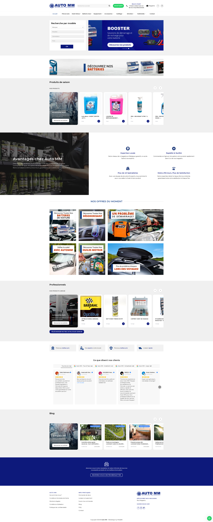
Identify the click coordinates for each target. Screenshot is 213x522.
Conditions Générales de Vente (59, 498)
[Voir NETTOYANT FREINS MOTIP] (123, 323)
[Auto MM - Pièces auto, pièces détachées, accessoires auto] (62, 6)
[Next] (159, 35)
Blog (80, 504)
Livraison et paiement (85, 498)
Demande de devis (85, 495)
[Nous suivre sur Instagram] (141, 508)
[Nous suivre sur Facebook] (138, 508)
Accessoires (108, 14)
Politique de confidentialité (58, 507)
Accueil (55, 14)
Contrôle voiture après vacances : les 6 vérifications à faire (90, 444)
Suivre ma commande (86, 501)
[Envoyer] (109, 5)
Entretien (130, 14)
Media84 (120, 520)
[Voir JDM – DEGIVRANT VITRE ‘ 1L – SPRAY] (148, 121)
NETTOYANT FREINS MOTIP (114, 319)
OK (67, 46)
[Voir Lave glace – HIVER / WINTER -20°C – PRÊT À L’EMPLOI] (98, 121)
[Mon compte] (158, 5)
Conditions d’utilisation (56, 504)
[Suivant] (160, 88)
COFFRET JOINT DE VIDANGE (139, 319)
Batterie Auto (86, 14)
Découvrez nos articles (60, 120)
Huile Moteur (76, 14)
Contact (152, 14)
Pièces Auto (66, 14)
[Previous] (91, 35)
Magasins (152, 6)
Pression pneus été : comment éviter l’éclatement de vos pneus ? (140, 444)
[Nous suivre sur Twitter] (144, 508)
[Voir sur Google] (57, 373)
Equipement (97, 14)
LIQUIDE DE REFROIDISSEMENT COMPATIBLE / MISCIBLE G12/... (115, 118)
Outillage (119, 14)
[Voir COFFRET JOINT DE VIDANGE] (148, 323)
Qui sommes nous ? (56, 495)
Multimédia (140, 14)
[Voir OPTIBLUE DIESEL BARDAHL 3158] (98, 323)
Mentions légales (55, 501)
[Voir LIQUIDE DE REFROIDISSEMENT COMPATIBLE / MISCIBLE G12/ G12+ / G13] (123, 121)
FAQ (80, 507)
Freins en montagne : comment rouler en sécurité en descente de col (114, 444)
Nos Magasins (141, 500)
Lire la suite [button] (80, 382)
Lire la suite (97, 446)
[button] (162, 5)
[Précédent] (155, 88)
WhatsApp (118, 6)
